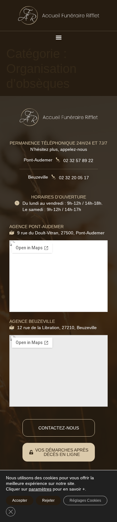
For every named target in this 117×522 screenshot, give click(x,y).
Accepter (19, 500)
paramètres (40, 488)
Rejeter (48, 500)
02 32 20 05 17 (74, 177)
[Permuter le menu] (59, 37)
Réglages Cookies (85, 500)
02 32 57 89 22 (78, 160)
